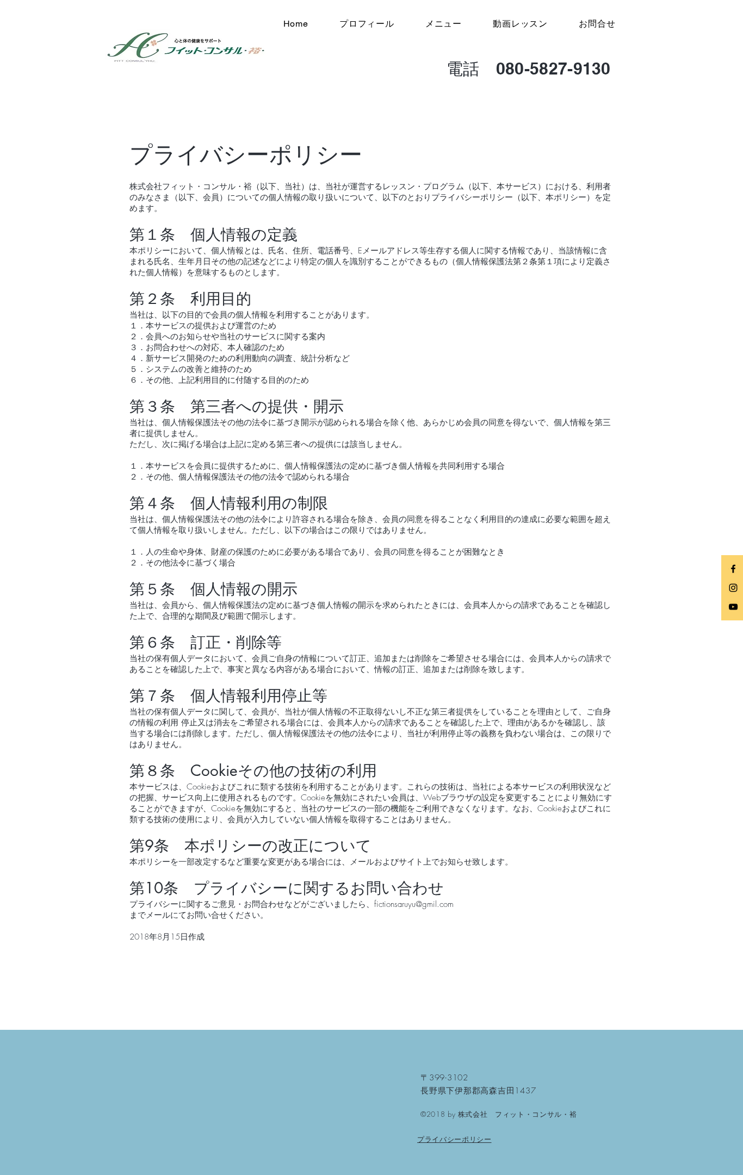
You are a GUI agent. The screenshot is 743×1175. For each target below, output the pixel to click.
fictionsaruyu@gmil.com (414, 904)
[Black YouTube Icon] (733, 606)
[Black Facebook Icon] (733, 568)
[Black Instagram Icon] (733, 587)
